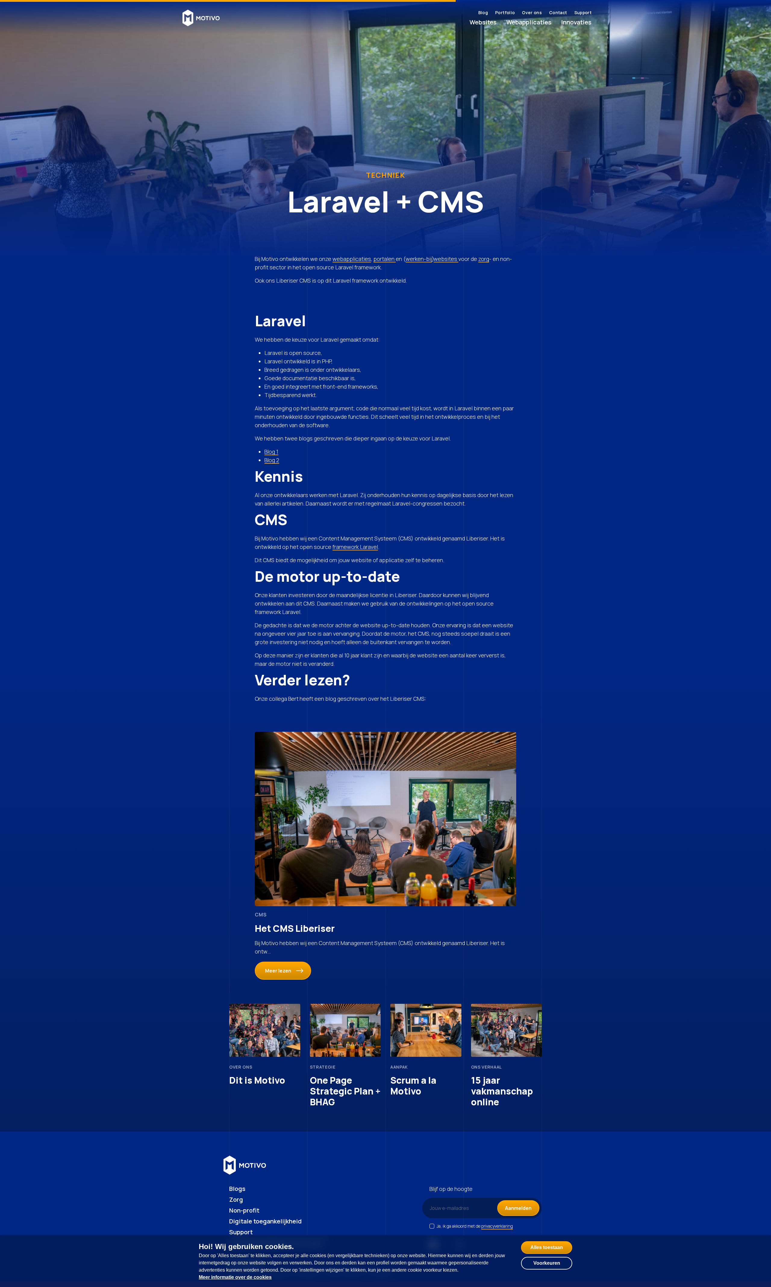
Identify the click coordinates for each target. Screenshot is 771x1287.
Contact (558, 12)
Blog (483, 12)
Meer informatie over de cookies (235, 1277)
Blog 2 (271, 460)
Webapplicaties (528, 22)
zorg (483, 258)
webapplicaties (351, 258)
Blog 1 (271, 451)
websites (446, 258)
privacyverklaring (497, 1226)
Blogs (237, 1189)
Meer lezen (278, 970)
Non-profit (244, 1210)
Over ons (532, 12)
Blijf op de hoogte (451, 1188)
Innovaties (576, 22)
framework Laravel (355, 546)
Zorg (236, 1199)
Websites (483, 22)
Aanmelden (518, 1208)
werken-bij (419, 258)
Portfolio (505, 12)
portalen (384, 258)
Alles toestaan (546, 1247)
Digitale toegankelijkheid (265, 1221)
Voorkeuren (546, 1263)
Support (583, 12)
